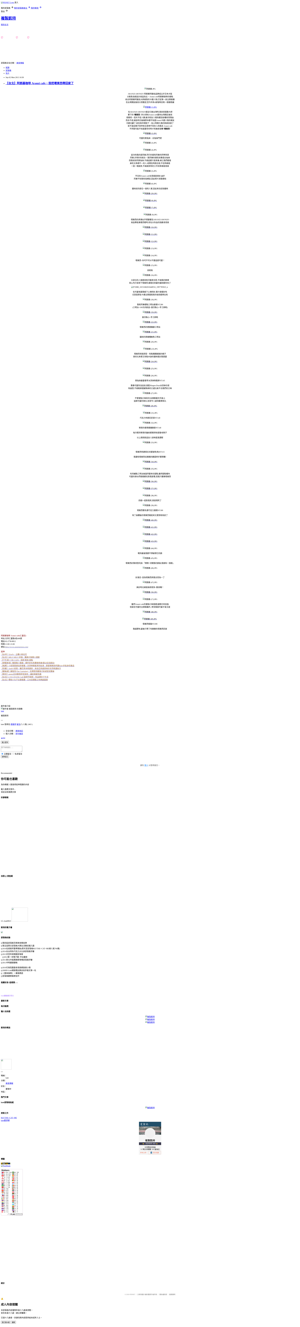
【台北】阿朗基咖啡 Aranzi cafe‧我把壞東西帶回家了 (40, 83)
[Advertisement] (28, 696)
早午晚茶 (19, 734)
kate (2, 711)
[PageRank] (5, 1166)
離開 (13, 1322)
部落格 (8, 70)
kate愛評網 (5, 1120)
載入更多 (5, 742)
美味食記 (19, 731)
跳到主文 (4, 25)
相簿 (7, 68)
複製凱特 (8, 18)
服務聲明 (172, 1294)
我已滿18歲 (6, 1322)
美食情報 (20, 63)
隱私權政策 (163, 1294)
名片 (7, 73)
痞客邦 (13, 724)
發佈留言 (5, 757)
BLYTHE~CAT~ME (9, 1118)
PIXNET (132, 1294)
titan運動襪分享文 (7, 996)
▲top (3, 738)
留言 (18, 724)
